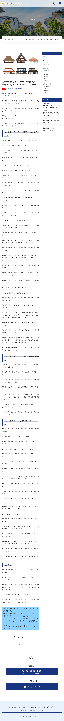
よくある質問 (24, 710)
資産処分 (46, 80)
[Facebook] (14, 637)
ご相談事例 (25, 707)
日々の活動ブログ (48, 64)
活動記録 (45, 68)
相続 (45, 72)
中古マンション (47, 88)
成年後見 (46, 76)
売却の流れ (54, 707)
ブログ (4, 88)
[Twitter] (18, 637)
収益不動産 (46, 86)
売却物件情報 (47, 84)
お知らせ (32, 710)
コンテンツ (40, 710)
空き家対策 (10, 88)
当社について (16, 707)
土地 (45, 92)
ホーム (9, 707)
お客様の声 (46, 707)
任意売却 (46, 74)
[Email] (22, 637)
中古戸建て (46, 90)
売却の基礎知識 (18, 88)
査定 (45, 78)
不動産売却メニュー (35, 707)
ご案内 (45, 57)
